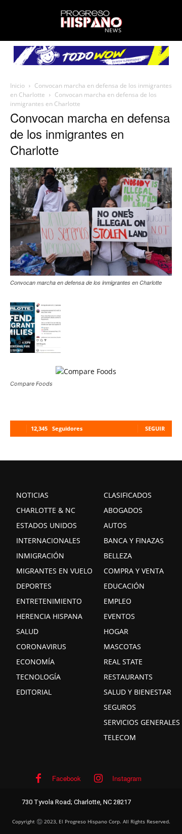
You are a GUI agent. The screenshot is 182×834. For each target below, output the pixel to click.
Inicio (17, 85)
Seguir (155, 428)
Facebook (66, 778)
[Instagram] (98, 778)
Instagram (127, 778)
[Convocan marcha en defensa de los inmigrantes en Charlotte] (91, 273)
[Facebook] (38, 778)
